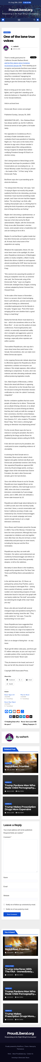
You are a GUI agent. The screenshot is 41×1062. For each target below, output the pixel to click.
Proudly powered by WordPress (14, 1046)
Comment (7, 837)
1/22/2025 (10, 997)
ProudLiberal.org (20, 10)
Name (5, 877)
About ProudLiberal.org (19, 1054)
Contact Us (30, 1054)
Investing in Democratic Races (20, 1057)
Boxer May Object (10, 702)
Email (5, 886)
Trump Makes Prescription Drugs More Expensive (20, 808)
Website (6, 895)
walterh (16, 46)
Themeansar (20, 1049)
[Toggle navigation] (19, 19)
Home (9, 1054)
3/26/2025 (10, 952)
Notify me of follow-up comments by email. (21, 904)
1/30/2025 (10, 975)
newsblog (7, 32)
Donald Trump (10, 966)
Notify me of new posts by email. (17, 909)
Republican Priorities (17, 766)
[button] (34, 20)
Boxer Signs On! (9, 695)
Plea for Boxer (24, 695)
